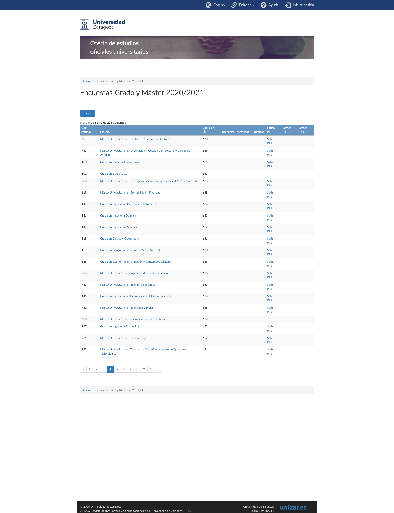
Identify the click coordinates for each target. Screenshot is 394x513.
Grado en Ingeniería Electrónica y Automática (128, 204)
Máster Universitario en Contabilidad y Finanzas (130, 192)
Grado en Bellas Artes (113, 173)
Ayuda (273, 5)
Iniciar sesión (302, 5)
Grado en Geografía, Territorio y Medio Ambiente (130, 250)
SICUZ (188, 511)
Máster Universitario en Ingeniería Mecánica (127, 284)
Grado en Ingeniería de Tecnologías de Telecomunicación (135, 296)
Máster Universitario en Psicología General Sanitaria (132, 319)
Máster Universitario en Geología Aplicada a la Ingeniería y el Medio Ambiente (149, 181)
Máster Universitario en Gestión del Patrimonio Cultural (135, 139)
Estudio (105, 132)
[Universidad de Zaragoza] (102, 25)
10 (151, 369)
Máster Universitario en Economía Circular (126, 307)
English (218, 5)
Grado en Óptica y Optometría (119, 238)
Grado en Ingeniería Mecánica (119, 227)
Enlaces (244, 5)
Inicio (86, 81)
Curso (87, 113)
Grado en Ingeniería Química (118, 215)
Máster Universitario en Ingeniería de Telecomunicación (135, 273)
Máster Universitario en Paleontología (123, 338)
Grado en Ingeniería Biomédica (119, 326)
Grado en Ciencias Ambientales (119, 162)
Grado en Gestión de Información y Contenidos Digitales (136, 261)
